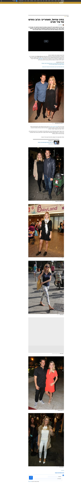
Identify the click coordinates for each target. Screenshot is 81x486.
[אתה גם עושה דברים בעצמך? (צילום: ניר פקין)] (46, 174)
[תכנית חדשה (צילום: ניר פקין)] (46, 288)
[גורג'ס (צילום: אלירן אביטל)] (46, 231)
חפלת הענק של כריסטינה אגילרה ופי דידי (56, 64)
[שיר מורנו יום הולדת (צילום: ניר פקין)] (46, 383)
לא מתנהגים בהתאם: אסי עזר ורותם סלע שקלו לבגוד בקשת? (53, 63)
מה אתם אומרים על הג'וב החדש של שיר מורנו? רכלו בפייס (53, 66)
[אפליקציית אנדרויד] (22, 2)
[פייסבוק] (18, 2)
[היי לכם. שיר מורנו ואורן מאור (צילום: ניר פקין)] (46, 96)
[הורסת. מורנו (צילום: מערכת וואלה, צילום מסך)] (46, 335)
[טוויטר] (19, 2)
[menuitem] (58, 0)
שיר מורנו (62, 470)
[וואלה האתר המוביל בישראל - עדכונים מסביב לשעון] (62, 0)
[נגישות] (1, 1)
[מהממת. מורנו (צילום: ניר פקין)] (46, 440)
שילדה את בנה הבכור (54, 126)
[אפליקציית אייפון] (21, 2)
